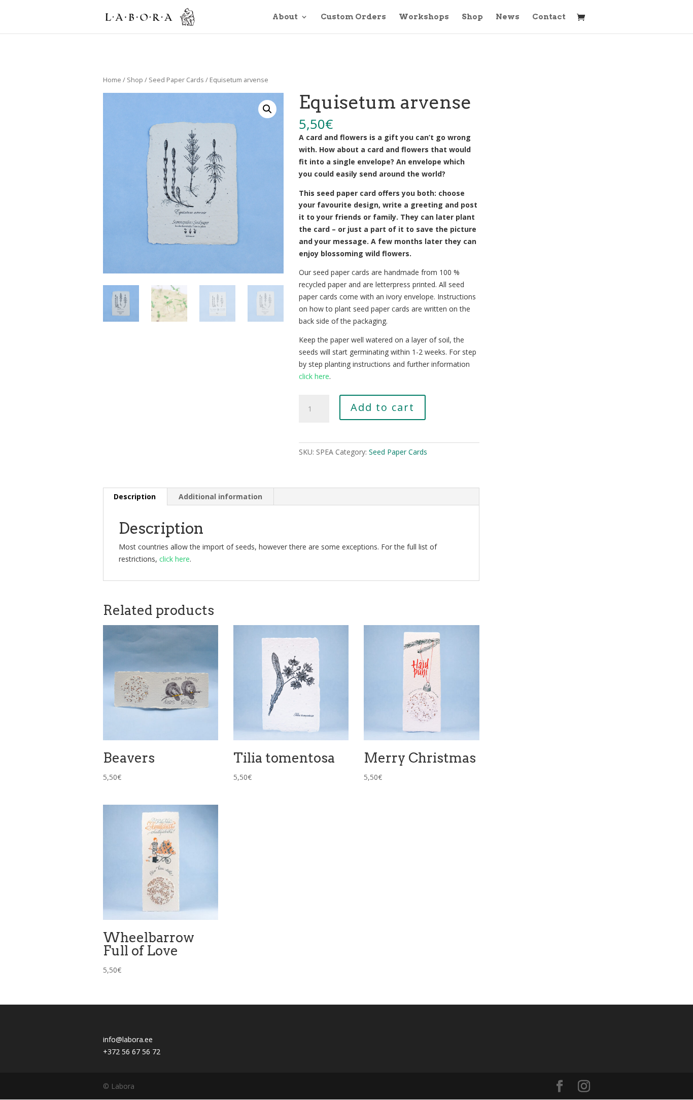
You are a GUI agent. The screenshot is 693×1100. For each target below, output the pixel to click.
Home (112, 79)
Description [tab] (135, 496)
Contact (549, 17)
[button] (267, 109)
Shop (472, 17)
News (507, 17)
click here (314, 376)
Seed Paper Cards (176, 79)
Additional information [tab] (220, 496)
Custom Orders (353, 17)
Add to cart (382, 407)
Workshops (424, 17)
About (285, 17)
